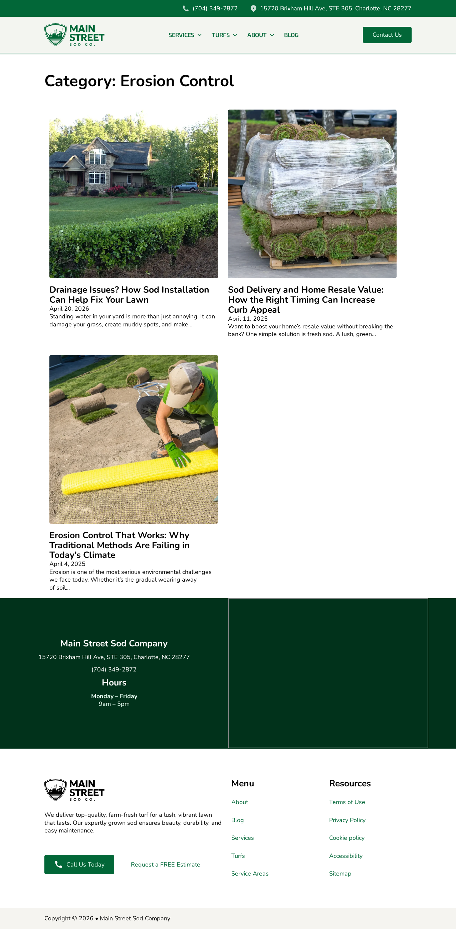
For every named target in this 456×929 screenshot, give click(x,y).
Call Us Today (85, 865)
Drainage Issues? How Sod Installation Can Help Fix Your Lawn (129, 295)
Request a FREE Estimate (165, 865)
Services (181, 34)
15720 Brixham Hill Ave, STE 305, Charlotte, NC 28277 (114, 657)
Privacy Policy (347, 820)
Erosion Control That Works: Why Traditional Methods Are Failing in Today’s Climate (119, 545)
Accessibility (346, 856)
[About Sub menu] (272, 35)
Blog (291, 34)
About (257, 34)
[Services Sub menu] (199, 35)
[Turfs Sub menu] (235, 35)
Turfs (221, 34)
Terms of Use (347, 802)
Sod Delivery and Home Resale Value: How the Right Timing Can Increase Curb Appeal (306, 300)
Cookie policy (347, 838)
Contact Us (387, 35)
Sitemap (340, 874)
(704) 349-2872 (114, 669)
